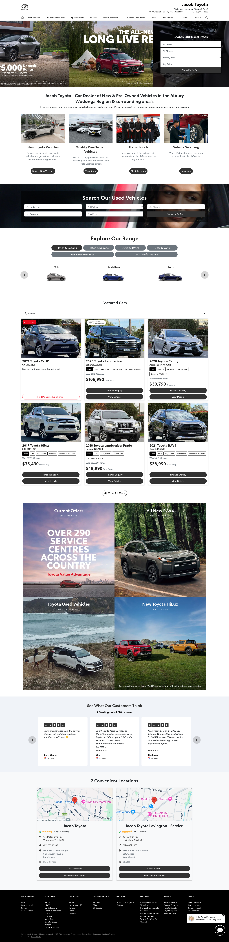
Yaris (23, 902)
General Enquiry (195, 907)
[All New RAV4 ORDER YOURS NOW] (160, 549)
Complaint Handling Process (104, 934)
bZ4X (47, 905)
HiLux (71, 902)
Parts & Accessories (111, 17)
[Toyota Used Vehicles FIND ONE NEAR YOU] (68, 643)
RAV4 (47, 902)
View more (101, 749)
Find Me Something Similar (50, 396)
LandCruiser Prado (53, 910)
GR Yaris (96, 902)
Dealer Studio (36, 937)
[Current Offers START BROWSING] (68, 549)
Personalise (168, 17)
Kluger (48, 924)
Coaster (72, 913)
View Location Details (74, 875)
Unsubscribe (193, 910)
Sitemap (66, 934)
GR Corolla (97, 907)
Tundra (72, 907)
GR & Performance (82, 254)
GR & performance (146, 254)
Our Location (194, 905)
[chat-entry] (220, 930)
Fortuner (49, 916)
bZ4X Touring (51, 907)
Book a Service (170, 902)
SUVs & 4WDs (130, 247)
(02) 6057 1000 (201, 11)
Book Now (186, 170)
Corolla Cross (51, 921)
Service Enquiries (171, 905)
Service (93, 17)
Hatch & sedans (99, 247)
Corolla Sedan (27, 910)
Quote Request (147, 916)
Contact (197, 17)
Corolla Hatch (27, 905)
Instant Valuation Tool (150, 913)
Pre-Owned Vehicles (56, 17)
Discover (183, 17)
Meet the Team (138, 170)
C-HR (47, 913)
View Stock (90, 170)
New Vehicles (34, 17)
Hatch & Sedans (67, 247)
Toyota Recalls (170, 907)
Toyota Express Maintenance (170, 912)
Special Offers (77, 17)
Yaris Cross (49, 919)
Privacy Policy (76, 934)
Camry (24, 907)
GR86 (95, 905)
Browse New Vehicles (43, 170)
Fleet (154, 17)
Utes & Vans (162, 247)
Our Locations (158, 11)
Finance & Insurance (136, 17)
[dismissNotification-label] (223, 914)
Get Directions (75, 868)
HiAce (71, 910)
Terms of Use (87, 934)
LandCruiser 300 (52, 927)
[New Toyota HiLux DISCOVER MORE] (160, 643)
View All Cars (116, 493)
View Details (114, 396)
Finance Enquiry (114, 390)
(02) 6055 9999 (176, 11)
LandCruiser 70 (75, 905)
